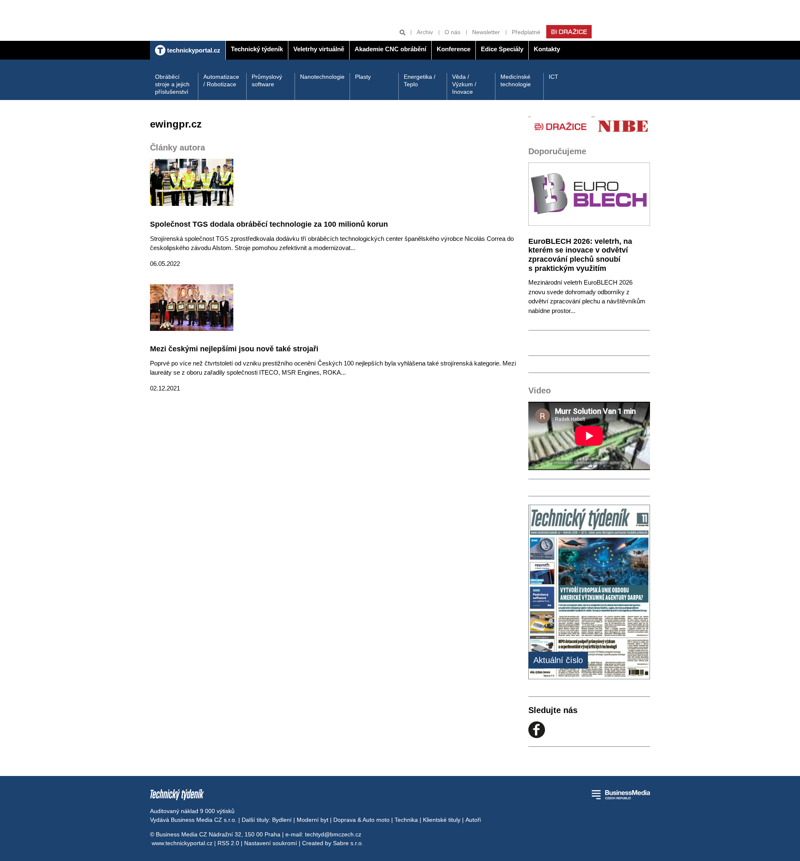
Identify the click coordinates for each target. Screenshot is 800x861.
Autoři (473, 819)
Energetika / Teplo (419, 80)
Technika (406, 819)
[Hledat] (402, 32)
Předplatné (526, 32)
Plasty (363, 76)
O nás (452, 32)
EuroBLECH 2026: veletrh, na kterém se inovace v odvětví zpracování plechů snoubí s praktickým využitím (580, 255)
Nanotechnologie (322, 76)
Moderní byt (312, 819)
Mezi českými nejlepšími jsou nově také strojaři (234, 349)
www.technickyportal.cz (182, 843)
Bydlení (282, 819)
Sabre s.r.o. (348, 843)
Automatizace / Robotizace (221, 80)
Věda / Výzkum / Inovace (464, 84)
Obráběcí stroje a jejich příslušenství (172, 84)
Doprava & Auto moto (361, 819)
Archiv (425, 32)
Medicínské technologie (515, 80)
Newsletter (486, 32)
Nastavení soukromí (270, 843)
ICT (553, 76)
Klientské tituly (441, 819)
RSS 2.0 (228, 843)
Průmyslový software (267, 80)
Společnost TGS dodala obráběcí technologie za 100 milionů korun (269, 224)
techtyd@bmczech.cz (333, 834)
